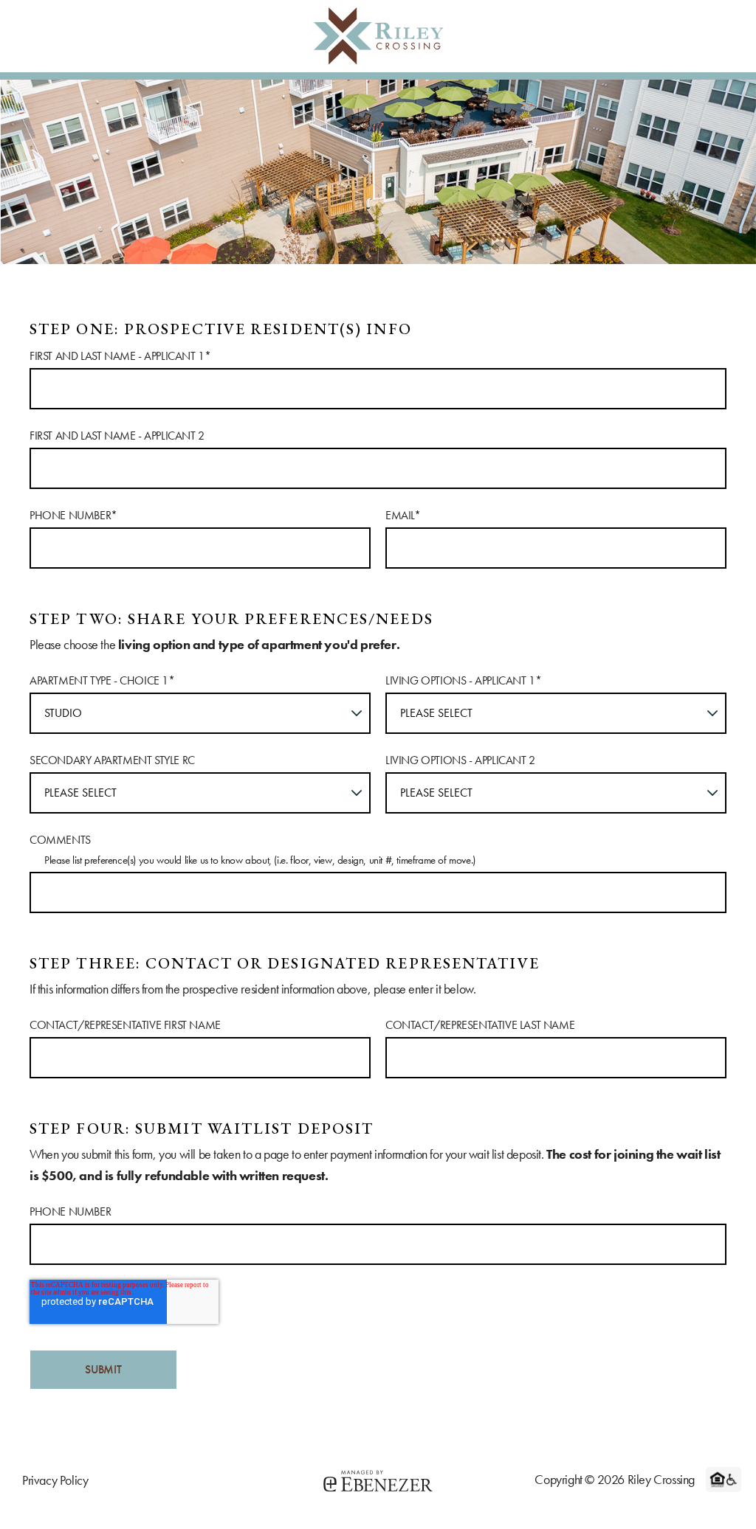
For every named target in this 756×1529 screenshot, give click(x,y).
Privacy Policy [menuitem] (55, 1479)
